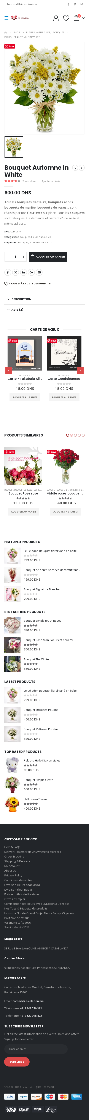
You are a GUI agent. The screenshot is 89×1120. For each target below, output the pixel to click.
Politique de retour (16, 918)
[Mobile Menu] (7, 18)
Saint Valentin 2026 (16, 927)
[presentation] (8, 370)
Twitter (15, 272)
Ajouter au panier (50, 257)
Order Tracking (14, 856)
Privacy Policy (13, 875)
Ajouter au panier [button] (25, 397)
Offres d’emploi (14, 899)
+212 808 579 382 (31, 1008)
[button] (68, 435)
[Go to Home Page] (5, 32)
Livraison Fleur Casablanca (22, 885)
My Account (11, 866)
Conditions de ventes (18, 880)
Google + (31, 272)
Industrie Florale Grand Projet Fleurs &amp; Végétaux (39, 913)
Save (14, 340)
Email (39, 272)
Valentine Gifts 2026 (17, 923)
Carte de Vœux (25, 375)
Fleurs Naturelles (41, 236)
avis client (29, 181)
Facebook (7, 272)
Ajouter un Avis (51, 181)
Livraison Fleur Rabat (18, 889)
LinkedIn (23, 272)
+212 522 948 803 (31, 1016)
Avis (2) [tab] (17, 310)
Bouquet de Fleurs (41, 242)
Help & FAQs (12, 847)
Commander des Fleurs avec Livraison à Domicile (36, 904)
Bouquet (24, 236)
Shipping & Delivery (17, 861)
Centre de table (56, 489)
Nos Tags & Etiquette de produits (26, 908)
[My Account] (56, 18)
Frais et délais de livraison (22, 4)
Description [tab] (21, 299)
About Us (10, 871)
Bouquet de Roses (23, 489)
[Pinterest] (75, 4)
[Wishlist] (65, 18)
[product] (25, 353)
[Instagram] (81, 4)
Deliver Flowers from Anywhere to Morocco (32, 852)
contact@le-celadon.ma (28, 1001)
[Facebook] (68, 4)
